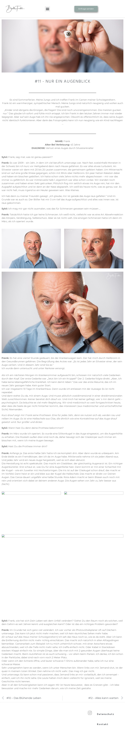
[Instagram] (90, 713)
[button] (47, 9)
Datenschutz (105, 713)
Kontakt (102, 724)
